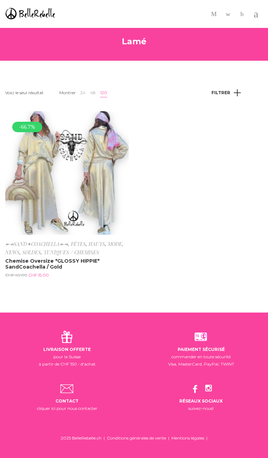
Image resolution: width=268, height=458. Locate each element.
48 (93, 92)
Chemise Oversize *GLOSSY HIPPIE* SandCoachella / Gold (52, 264)
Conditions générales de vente (136, 438)
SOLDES (31, 252)
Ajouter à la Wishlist (118, 121)
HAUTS (97, 244)
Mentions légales (187, 438)
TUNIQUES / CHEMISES (71, 252)
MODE (115, 244)
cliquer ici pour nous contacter (67, 408)
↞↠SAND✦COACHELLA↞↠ (36, 244)
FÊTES (78, 244)
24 (82, 92)
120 (103, 92)
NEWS (12, 252)
